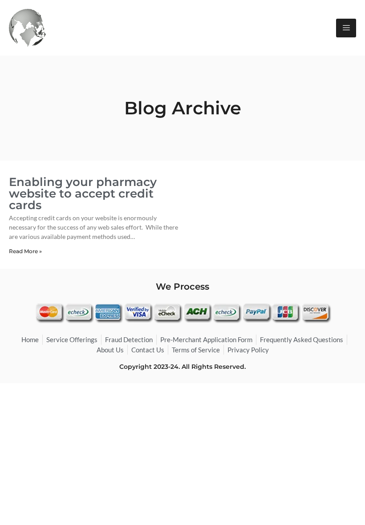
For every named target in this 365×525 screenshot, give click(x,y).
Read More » (25, 251)
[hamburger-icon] (346, 28)
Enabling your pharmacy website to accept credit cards (83, 193)
